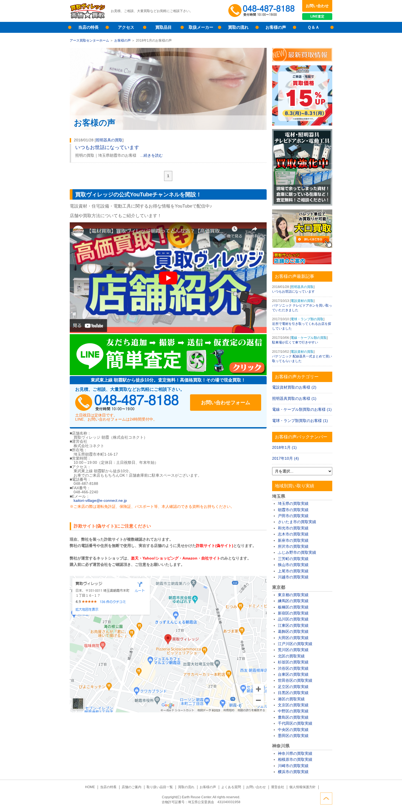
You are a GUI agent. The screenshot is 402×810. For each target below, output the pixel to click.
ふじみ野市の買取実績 (297, 552)
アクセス (126, 27)
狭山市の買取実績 (293, 565)
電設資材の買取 (302, 301)
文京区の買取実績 (293, 705)
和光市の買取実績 (293, 528)
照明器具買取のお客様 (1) (294, 398)
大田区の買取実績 (293, 638)
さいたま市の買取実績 (297, 522)
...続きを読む (151, 155)
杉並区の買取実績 (293, 662)
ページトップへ (326, 798)
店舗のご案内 (131, 787)
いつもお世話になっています (107, 147)
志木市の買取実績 (293, 534)
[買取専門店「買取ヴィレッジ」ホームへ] (87, 18)
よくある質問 (231, 787)
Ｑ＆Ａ (313, 27)
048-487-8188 (127, 402)
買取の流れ (238, 27)
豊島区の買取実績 (293, 717)
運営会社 (277, 787)
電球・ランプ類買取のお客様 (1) (300, 420)
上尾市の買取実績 (293, 571)
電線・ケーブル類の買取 (309, 338)
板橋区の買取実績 (293, 607)
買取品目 (163, 27)
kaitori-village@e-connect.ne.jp (100, 500)
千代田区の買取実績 (295, 723)
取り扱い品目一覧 (160, 787)
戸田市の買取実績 (293, 516)
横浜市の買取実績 (293, 772)
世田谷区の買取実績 (295, 680)
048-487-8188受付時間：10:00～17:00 (262, 11)
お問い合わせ (317, 6)
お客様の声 (276, 27)
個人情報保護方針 (302, 787)
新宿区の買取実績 (293, 613)
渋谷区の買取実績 (293, 668)
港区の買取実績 (291, 699)
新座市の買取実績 (293, 540)
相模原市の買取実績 (295, 759)
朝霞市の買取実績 (293, 510)
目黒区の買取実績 (293, 692)
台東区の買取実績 (293, 674)
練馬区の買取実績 (293, 601)
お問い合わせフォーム (225, 402)
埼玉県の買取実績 (293, 503)
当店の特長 (88, 27)
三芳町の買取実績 (293, 558)
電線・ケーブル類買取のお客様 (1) (302, 409)
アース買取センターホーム (89, 40)
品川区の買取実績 (293, 619)
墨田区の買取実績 (293, 735)
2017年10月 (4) (285, 458)
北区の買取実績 (291, 656)
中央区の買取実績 (293, 729)
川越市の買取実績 (293, 577)
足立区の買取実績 (293, 686)
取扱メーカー (201, 27)
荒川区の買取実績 (293, 650)
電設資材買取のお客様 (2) (294, 387)
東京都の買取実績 (293, 595)
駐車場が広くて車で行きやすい (295, 342)
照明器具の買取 (109, 140)
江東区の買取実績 (293, 625)
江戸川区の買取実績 (295, 644)
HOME (90, 787)
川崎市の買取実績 (293, 766)
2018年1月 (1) (284, 447)
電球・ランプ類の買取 (307, 319)
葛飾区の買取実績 (293, 631)
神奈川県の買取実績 (295, 753)
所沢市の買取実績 (293, 546)
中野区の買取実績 (293, 711)
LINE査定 (317, 16)
